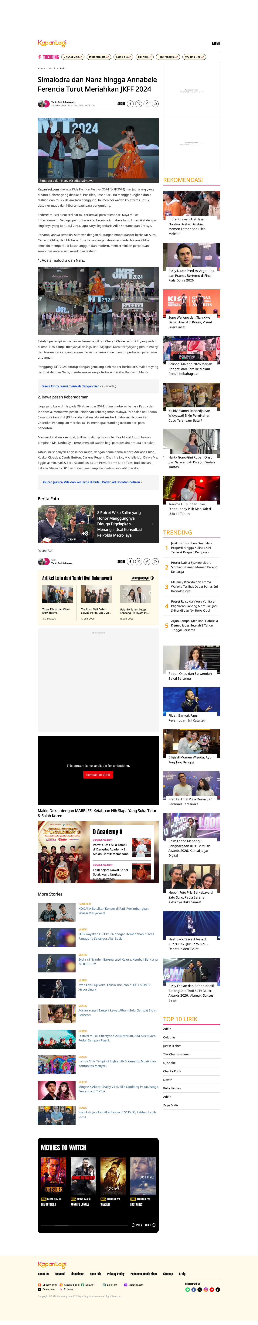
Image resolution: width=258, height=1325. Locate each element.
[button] (147, 103)
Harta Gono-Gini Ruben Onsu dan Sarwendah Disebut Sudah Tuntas (191, 462)
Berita (62, 68)
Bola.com (112, 1284)
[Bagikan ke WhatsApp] (155, 103)
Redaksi (60, 1274)
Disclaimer (77, 1274)
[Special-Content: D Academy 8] (62, 852)
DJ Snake (169, 1063)
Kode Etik (95, 1274)
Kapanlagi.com (72, 1284)
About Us (43, 1274)
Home (41, 68)
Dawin (167, 1080)
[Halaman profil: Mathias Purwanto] (46, 104)
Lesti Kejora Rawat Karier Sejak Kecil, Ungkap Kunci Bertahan (110, 874)
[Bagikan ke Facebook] (130, 103)
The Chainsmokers (176, 1054)
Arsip (182, 1274)
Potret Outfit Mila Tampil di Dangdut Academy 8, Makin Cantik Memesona (111, 849)
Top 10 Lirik (180, 1019)
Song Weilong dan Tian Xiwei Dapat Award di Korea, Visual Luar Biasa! (190, 322)
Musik (52, 68)
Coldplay (169, 1037)
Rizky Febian (172, 1088)
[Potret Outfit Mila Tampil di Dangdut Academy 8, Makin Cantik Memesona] (141, 847)
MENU (216, 43)
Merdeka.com (136, 1284)
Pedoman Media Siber (144, 1274)
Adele (167, 1029)
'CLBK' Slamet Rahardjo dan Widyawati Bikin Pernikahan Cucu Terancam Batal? (189, 415)
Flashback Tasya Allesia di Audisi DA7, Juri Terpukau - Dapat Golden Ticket (188, 944)
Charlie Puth (172, 1071)
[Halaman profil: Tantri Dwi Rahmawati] (41, 104)
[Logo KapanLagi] (52, 43)
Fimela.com (48, 1289)
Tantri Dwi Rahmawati (62, 102)
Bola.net (90, 1284)
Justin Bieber (172, 1046)
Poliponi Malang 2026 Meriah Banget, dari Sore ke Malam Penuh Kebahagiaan (190, 369)
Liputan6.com (49, 1284)
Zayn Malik (170, 1105)
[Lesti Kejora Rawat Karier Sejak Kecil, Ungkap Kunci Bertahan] (141, 872)
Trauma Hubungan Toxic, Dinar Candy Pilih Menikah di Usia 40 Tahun (190, 509)
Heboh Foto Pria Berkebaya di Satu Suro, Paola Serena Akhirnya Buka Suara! (190, 897)
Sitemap (168, 1274)
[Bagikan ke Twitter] (138, 103)
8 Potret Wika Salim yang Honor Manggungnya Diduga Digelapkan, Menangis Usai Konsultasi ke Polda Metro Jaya (119, 524)
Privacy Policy (115, 1274)
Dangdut (84, 904)
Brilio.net (68, 1289)
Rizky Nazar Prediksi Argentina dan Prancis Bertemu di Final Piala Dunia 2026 (191, 275)
